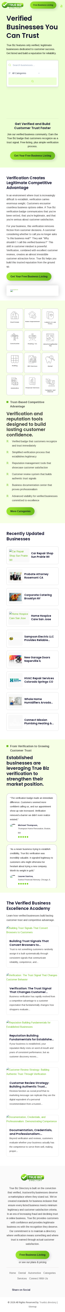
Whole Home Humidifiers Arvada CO (37, 702)
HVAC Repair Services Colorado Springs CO (39, 680)
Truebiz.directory (47, 1302)
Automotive (34, 1273)
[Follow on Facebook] (34, 1290)
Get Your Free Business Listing (32, 155)
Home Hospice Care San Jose (41, 617)
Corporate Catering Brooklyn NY (38, 596)
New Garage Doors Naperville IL (37, 659)
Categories (49, 1273)
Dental (22, 1273)
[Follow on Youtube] (40, 1290)
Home (12, 1273)
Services (22, 1278)
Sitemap (33, 1306)
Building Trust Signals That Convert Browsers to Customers (29, 944)
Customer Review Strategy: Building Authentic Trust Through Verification (29, 1086)
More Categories (20, 511)
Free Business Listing (43, 5)
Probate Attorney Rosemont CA (36, 575)
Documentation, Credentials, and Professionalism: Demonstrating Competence (30, 1133)
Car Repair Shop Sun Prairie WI (42, 555)
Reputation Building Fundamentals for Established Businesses (31, 1039)
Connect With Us (38, 1278)
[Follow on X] (51, 1290)
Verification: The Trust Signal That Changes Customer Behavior (30, 992)
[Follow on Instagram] (46, 1290)
